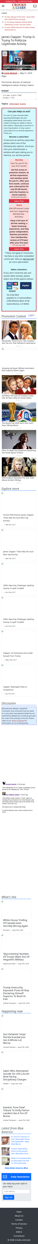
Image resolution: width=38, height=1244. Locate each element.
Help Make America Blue (16, 1168)
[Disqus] (19, 806)
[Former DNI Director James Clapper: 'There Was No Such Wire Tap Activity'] (19, 502)
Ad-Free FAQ (28, 259)
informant (14, 103)
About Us (19, 1215)
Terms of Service (18, 721)
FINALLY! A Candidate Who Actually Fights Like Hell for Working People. (21, 1160)
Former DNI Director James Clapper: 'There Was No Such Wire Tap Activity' (18, 518)
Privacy (19, 1227)
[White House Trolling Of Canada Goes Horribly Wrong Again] (16, 909)
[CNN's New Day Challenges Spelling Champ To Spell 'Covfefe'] (19, 572)
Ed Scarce (6, 930)
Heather (6, 1084)
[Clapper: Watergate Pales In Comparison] (19, 674)
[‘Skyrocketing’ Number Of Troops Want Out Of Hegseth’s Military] (16, 942)
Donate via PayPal (26, 285)
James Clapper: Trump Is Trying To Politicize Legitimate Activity (18, 40)
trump (23, 103)
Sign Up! (8, 1197)
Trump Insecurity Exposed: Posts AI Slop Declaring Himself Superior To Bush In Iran (16, 993)
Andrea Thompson (9, 1003)
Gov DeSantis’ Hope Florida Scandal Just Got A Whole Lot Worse (14, 1038)
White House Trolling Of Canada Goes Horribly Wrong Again (15, 923)
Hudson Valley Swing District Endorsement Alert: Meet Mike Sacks (19, 1151)
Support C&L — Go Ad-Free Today (19, 1)
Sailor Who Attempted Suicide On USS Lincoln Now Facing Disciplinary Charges (16, 1075)
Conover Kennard (9, 1047)
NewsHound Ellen (9, 964)
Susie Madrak (10, 73)
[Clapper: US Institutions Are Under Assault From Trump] (19, 640)
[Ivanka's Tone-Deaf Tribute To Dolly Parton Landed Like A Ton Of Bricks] (16, 1096)
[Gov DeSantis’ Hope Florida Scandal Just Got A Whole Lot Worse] (16, 1023)
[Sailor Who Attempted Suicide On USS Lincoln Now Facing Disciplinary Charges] (16, 1059)
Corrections (19, 1236)
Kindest (12, 290)
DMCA (19, 1232)
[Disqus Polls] (19, 752)
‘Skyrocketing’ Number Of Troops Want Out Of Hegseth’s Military (16, 956)
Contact (19, 1219)
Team (19, 1211)
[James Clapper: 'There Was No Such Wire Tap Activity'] (19, 538)
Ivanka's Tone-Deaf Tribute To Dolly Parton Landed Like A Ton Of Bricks (16, 1112)
